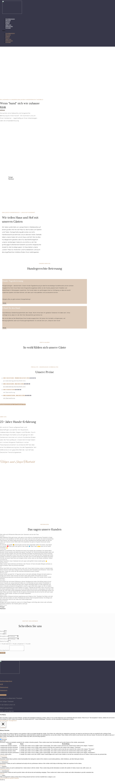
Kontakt (8, 28)
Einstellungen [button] (4, 720)
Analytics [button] (3, 765)
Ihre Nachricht (4, 650)
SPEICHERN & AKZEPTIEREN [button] (9, 778)
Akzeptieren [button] (13, 720)
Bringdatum (4, 636)
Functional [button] (3, 756)
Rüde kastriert (6, 644)
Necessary (4, 739)
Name (2, 631)
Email (2, 634)
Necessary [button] (3, 738)
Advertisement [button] (5, 769)
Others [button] (2, 774)
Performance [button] (4, 760)
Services (8, 20)
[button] (45, 30)
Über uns (8, 25)
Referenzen (9, 26)
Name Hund (4, 641)
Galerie (7, 22)
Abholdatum (4, 639)
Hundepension (10, 19)
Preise (7, 23)
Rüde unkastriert (18, 644)
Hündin (28, 644)
